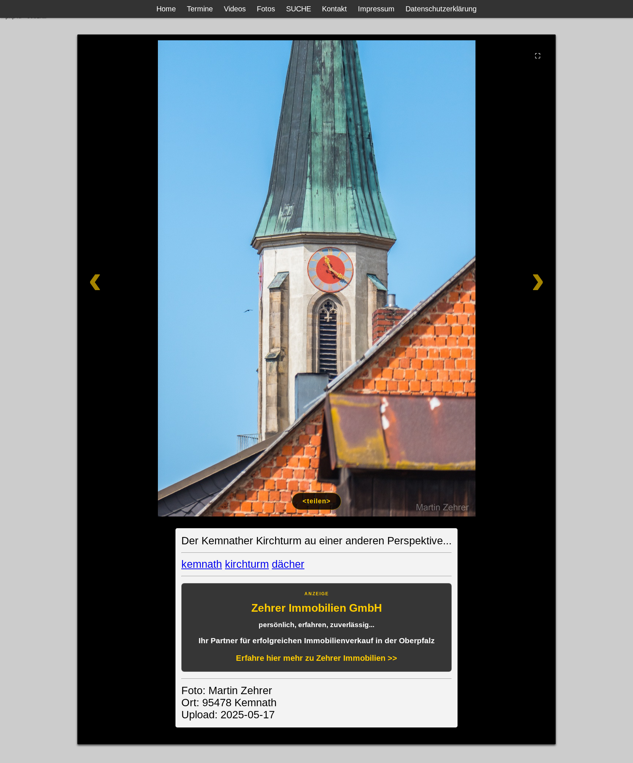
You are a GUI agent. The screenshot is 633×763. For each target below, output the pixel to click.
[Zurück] (125, 278)
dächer (288, 564)
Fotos (266, 9)
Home (166, 9)
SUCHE (298, 9)
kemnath (201, 564)
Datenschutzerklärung (441, 9)
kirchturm (247, 564)
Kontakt (334, 9)
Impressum (376, 9)
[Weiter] (508, 278)
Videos (235, 9)
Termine (200, 9)
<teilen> (317, 501)
